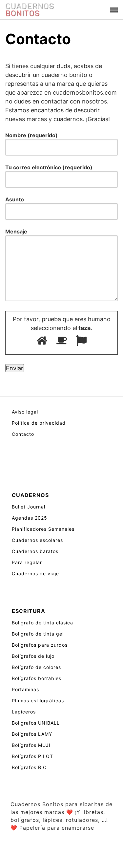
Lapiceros (24, 711)
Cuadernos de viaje (35, 573)
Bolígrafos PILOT (32, 756)
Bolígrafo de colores (36, 667)
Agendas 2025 (29, 518)
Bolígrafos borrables (36, 678)
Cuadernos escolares (37, 540)
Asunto (14, 199)
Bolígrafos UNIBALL (36, 723)
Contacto (23, 434)
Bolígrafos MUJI (31, 745)
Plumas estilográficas (38, 700)
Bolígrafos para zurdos (40, 645)
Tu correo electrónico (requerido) (48, 167)
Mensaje (16, 231)
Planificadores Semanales (43, 529)
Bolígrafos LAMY (32, 734)
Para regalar (27, 562)
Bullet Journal (28, 506)
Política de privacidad (39, 423)
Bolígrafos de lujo (33, 656)
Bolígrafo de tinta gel (38, 634)
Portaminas (25, 689)
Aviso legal (25, 412)
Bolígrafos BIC (29, 767)
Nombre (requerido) (31, 135)
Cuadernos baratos (35, 551)
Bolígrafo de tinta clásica (42, 622)
